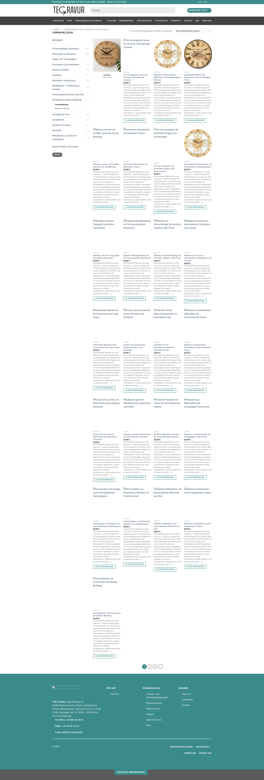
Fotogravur (161, 21)
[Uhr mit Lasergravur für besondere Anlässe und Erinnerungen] (168, 144)
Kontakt (188, 21)
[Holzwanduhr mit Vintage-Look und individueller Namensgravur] (107, 503)
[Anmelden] (211, 2)
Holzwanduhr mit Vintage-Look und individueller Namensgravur (107, 525)
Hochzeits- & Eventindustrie (65, 64)
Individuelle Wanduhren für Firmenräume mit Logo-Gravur (106, 346)
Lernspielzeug (61, 104)
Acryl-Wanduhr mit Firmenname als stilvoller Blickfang (107, 614)
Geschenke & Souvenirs (64, 54)
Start (56, 29)
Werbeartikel (126, 21)
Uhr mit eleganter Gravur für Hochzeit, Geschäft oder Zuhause (135, 77)
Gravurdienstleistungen (88, 21)
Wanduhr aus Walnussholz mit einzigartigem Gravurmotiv (197, 435)
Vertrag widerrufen (131, 772)
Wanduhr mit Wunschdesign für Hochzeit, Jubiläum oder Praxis (167, 256)
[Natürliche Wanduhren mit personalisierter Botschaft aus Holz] (168, 503)
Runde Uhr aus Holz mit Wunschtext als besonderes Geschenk (105, 436)
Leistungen (187, 699)
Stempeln (176, 21)
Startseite (58, 21)
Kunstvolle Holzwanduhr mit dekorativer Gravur (135, 165)
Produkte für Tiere (61, 114)
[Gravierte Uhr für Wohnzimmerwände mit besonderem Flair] (168, 324)
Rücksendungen (154, 703)
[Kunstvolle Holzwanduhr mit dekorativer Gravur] (137, 143)
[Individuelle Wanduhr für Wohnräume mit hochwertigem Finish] (198, 54)
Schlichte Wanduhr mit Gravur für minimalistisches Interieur (167, 435)
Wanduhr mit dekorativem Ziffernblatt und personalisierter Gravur (197, 347)
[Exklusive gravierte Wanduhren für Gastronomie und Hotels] (137, 413)
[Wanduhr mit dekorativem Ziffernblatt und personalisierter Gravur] (198, 324)
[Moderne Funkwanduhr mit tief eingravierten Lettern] (198, 503)
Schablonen (58, 120)
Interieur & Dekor (60, 70)
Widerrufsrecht (153, 709)
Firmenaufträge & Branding (65, 48)
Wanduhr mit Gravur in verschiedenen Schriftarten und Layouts (197, 258)
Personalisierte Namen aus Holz (68, 94)
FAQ (148, 725)
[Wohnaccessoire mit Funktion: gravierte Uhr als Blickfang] (107, 143)
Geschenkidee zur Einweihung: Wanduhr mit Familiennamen (136, 522)
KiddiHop (56, 75)
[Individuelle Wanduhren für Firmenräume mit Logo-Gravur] (107, 324)
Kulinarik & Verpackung (63, 80)
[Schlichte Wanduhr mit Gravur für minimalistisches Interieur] (168, 413)
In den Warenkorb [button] (135, 120)
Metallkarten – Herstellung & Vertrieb (66, 87)
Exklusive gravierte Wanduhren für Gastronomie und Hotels (136, 435)
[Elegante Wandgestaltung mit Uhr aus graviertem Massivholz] (137, 234)
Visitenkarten (144, 21)
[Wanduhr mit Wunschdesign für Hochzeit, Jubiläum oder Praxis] (168, 234)
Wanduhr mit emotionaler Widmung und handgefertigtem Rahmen (167, 77)
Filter (57, 155)
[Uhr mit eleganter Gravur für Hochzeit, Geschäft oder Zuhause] (137, 54)
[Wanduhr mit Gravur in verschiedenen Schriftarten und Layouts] (198, 234)
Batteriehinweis (153, 720)
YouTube (114, 694)
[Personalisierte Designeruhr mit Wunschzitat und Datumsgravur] (198, 143)
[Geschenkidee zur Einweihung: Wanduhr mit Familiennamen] (137, 501)
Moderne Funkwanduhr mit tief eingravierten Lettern (197, 525)
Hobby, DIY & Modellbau (64, 59)
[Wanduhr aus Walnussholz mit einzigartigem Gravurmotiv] (198, 413)
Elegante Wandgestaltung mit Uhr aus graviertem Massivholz (136, 256)
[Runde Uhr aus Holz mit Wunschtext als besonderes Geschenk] (107, 413)
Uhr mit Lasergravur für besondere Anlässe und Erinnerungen (164, 168)
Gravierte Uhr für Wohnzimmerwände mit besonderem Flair (164, 347)
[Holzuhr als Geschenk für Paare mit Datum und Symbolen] (137, 324)
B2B (197, 21)
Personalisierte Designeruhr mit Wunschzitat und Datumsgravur (197, 165)
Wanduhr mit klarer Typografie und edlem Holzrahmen (106, 256)
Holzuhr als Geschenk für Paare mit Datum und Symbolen (134, 347)
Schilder (111, 21)
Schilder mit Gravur (61, 125)
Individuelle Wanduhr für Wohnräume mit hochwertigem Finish (197, 77)
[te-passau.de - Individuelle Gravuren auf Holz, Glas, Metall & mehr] (69, 10)
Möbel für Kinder (62, 108)
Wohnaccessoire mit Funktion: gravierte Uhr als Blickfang (106, 165)
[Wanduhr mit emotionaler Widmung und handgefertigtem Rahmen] (168, 54)
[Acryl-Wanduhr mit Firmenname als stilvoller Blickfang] (107, 592)
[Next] (160, 666)
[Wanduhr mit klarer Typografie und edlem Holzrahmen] (107, 234)
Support (150, 714)
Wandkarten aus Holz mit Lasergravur (64, 137)
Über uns (206, 21)
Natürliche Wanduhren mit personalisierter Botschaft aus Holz (167, 526)
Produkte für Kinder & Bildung (85, 29)
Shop (69, 21)
